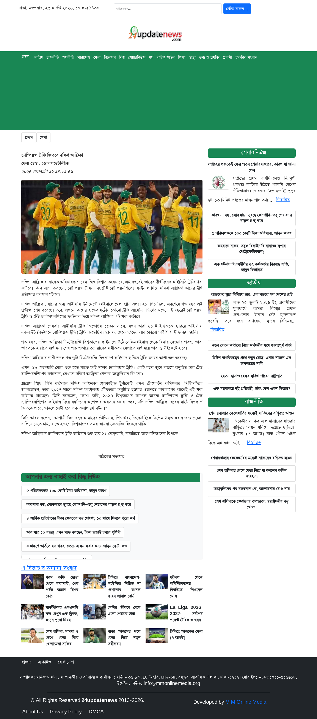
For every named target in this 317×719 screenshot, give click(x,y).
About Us (32, 712)
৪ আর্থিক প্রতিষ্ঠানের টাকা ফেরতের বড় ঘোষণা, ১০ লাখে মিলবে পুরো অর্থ (81, 518)
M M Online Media (245, 702)
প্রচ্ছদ (25, 56)
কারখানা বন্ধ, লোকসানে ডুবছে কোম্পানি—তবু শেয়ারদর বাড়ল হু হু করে (251, 217)
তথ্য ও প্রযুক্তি (209, 57)
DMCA (96, 712)
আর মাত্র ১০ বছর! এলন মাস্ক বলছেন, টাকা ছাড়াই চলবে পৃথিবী (74, 532)
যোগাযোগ (66, 662)
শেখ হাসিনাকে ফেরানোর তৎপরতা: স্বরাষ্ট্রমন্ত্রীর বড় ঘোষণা (252, 504)
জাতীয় (38, 57)
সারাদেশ (83, 57)
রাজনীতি (53, 57)
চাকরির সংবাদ (246, 57)
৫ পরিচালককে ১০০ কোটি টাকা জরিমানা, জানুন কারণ (66, 490)
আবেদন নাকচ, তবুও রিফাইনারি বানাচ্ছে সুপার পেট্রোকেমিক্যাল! (252, 248)
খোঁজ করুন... (237, 9)
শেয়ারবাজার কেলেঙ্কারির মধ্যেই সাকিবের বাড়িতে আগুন (251, 413)
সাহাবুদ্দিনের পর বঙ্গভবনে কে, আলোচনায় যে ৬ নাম (252, 488)
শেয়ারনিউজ (136, 57)
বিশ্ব (122, 57)
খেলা (96, 57)
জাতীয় (254, 283)
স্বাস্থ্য (192, 57)
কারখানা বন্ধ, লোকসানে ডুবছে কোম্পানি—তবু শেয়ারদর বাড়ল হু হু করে (79, 504)
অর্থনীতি (68, 57)
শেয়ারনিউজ (253, 152)
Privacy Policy (66, 712)
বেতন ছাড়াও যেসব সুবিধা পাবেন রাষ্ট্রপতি (251, 376)
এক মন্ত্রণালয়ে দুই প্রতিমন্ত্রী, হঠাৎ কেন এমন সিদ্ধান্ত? (251, 388)
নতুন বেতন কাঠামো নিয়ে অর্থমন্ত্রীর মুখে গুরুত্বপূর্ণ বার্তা (252, 345)
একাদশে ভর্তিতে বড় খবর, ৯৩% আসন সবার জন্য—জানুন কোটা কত (77, 546)
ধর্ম (151, 57)
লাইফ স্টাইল (166, 57)
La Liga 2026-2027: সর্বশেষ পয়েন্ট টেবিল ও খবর (186, 614)
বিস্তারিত (283, 200)
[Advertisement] (158, 100)
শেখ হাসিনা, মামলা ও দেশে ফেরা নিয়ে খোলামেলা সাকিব (62, 638)
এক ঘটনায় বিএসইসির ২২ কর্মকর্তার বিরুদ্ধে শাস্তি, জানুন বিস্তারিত (251, 267)
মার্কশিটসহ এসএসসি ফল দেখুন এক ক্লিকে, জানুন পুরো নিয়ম (62, 614)
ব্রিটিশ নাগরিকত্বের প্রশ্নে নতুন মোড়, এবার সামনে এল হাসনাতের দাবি (251, 360)
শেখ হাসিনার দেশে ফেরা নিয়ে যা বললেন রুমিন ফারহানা (252, 473)
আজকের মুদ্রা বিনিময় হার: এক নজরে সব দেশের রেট (252, 295)
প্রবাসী (227, 57)
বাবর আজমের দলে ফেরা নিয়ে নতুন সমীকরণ (124, 638)
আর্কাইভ (44, 662)
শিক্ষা (181, 57)
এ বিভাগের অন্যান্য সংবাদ (49, 568)
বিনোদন (110, 57)
